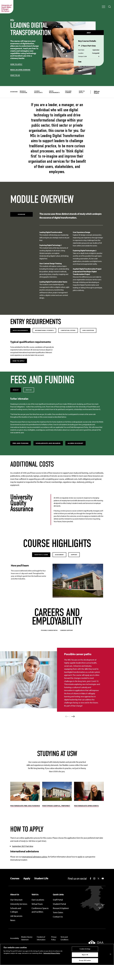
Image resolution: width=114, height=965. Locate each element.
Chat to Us (15, 75)
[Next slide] (72, 716)
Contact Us (58, 916)
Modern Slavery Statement (26, 938)
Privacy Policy (53, 938)
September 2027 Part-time (22, 846)
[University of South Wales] (6, 6)
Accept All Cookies (85, 960)
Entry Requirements (54, 91)
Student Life (41, 878)
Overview (14, 91)
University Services (18, 904)
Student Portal (59, 904)
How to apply (16, 64)
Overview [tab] (21, 214)
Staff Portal (58, 899)
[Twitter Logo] (98, 878)
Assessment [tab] (59, 554)
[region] (57, 954)
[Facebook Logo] (90, 879)
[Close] (110, 954)
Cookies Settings (85, 949)
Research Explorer (61, 908)
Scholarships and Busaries (48, 443)
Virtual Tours (37, 904)
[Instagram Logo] (94, 879)
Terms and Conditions (64, 938)
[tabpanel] (71, 256)
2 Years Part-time (88, 45)
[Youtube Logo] (103, 878)
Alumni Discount (75, 443)
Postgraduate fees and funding (25, 806)
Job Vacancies (16, 916)
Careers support (66, 630)
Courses (14, 878)
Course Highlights (38, 91)
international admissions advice (35, 856)
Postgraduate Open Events (86, 806)
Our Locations (38, 899)
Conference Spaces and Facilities (40, 910)
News (12, 920)
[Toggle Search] (109, 6)
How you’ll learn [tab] (41, 554)
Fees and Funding (68, 91)
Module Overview (23, 91)
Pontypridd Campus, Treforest (56, 806)
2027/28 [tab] (29, 390)
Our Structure (16, 899)
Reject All (85, 955)
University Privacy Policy (51, 953)
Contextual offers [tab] (68, 330)
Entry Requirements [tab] (20, 330)
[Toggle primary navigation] (103, 6)
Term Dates (58, 912)
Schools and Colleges (15, 910)
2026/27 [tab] (16, 390)
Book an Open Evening (20, 70)
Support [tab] (74, 554)
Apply (26, 878)
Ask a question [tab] (88, 330)
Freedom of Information (41, 938)
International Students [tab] (44, 330)
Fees (79, 61)
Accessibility (14, 938)
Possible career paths (49, 630)
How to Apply (82, 91)
